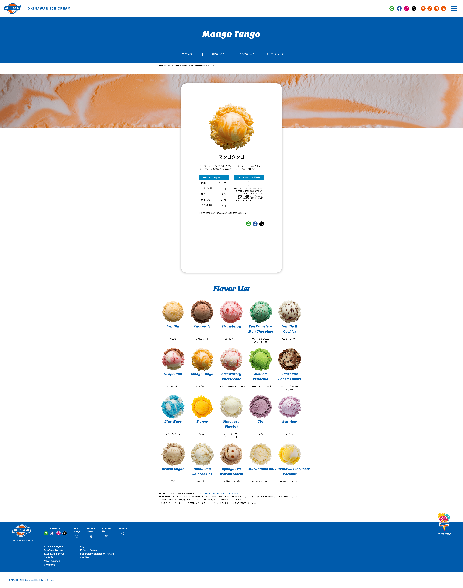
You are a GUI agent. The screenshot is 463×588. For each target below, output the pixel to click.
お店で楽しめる (217, 54)
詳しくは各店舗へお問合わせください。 (222, 493)
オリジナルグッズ (275, 54)
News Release (52, 561)
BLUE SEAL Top (164, 65)
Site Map (85, 557)
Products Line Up (180, 65)
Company (49, 564)
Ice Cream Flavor (198, 65)
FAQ (82, 546)
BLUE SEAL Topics (53, 546)
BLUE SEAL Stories (54, 553)
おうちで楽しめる (246, 54)
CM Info (48, 557)
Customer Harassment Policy (97, 553)
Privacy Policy (88, 550)
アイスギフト (188, 54)
